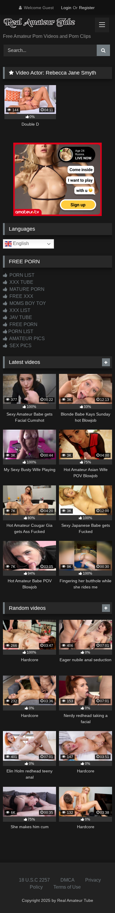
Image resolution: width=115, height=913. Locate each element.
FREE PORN (22, 324)
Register (87, 7)
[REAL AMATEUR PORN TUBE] (47, 24)
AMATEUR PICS (26, 338)
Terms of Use (67, 887)
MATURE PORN (26, 289)
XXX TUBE (20, 282)
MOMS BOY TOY (27, 303)
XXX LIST (19, 310)
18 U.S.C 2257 (34, 879)
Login (66, 7)
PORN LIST (21, 275)
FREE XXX (20, 296)
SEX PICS (20, 345)
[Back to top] (96, 895)
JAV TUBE (20, 317)
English (20, 243)
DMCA (67, 879)
